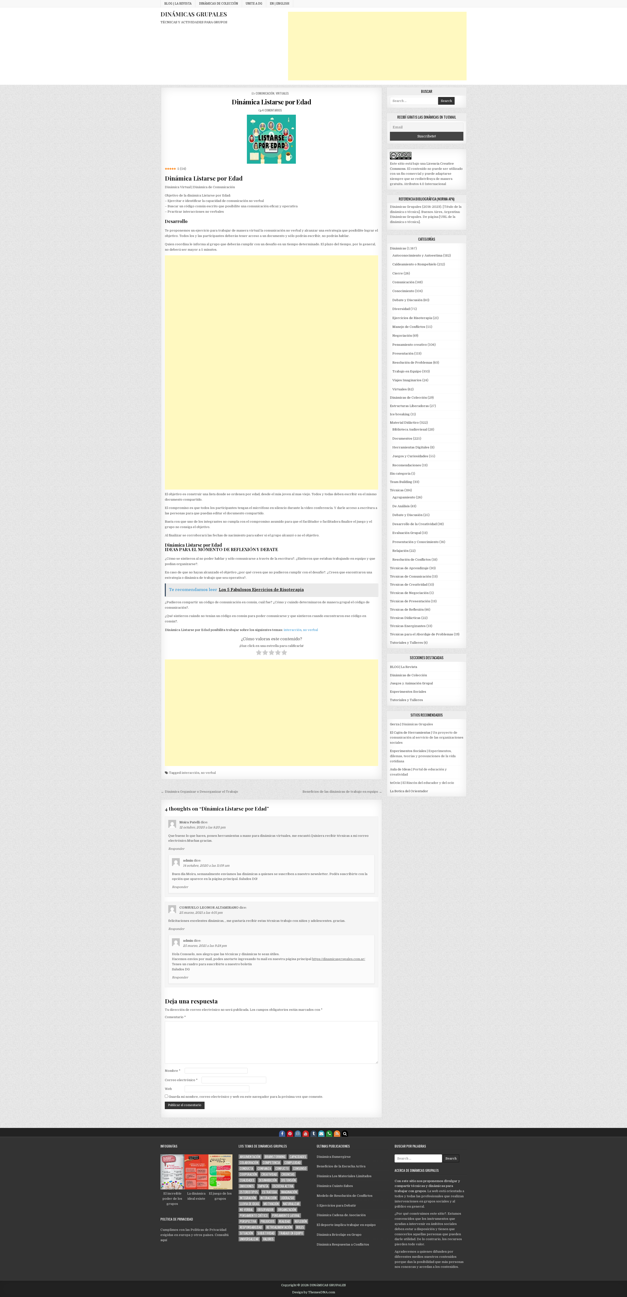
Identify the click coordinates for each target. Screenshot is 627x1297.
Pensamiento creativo (409, 344)
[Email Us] (321, 1133)
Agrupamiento (403, 497)
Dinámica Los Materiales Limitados (344, 1176)
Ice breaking (400, 414)
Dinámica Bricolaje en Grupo (339, 1234)
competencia (271, 1162)
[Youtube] (305, 1133)
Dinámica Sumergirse (334, 1157)
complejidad (292, 1162)
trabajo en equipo (291, 1233)
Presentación (402, 353)
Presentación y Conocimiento (415, 542)
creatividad (269, 1174)
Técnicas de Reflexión (407, 609)
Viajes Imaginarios (407, 380)
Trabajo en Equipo (406, 371)
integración (248, 1198)
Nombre (173, 1071)
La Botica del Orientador (409, 791)
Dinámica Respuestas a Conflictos (343, 1244)
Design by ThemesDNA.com (313, 1292)
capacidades (298, 1156)
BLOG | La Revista (178, 3)
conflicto (282, 1168)
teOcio (395, 783)
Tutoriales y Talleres (406, 642)
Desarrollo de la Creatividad (414, 524)
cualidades (247, 1180)
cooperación (248, 1174)
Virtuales (282, 93)
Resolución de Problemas (412, 362)
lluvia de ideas (249, 1203)
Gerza (394, 724)
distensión (288, 1180)
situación (246, 1233)
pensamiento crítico (254, 1215)
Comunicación (265, 93)
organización (287, 1209)
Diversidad (401, 309)
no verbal (310, 630)
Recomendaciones (406, 465)
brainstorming (275, 1156)
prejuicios (268, 1221)
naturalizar (291, 1203)
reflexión (301, 1221)
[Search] (345, 1133)
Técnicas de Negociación (409, 593)
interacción (292, 630)
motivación (271, 1203)
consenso (299, 1168)
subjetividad (266, 1233)
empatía (263, 1186)
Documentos (402, 438)
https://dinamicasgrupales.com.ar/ (338, 959)
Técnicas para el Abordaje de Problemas (421, 634)
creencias (288, 1174)
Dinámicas (398, 248)
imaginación (289, 1192)
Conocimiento (403, 291)
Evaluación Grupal (406, 533)
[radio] (259, 653)
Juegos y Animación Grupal (411, 683)
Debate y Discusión (407, 300)
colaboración (249, 1162)
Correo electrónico (181, 1080)
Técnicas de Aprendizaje (409, 568)
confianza (264, 1168)
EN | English (279, 3)
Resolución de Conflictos (411, 559)
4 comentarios (272, 110)
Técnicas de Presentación (410, 601)
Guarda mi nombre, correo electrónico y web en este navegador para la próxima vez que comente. (246, 1097)
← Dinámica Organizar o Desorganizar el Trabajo (199, 791)
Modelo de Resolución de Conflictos (345, 1196)
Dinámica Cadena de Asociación (341, 1215)
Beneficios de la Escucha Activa (341, 1166)
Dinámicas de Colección (218, 3)
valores (268, 1239)
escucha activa (283, 1186)
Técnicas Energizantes (408, 626)
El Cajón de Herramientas (410, 732)
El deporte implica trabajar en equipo (346, 1225)
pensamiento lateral (286, 1215)
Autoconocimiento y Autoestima (417, 255)
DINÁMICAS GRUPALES (193, 14)
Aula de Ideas (400, 769)
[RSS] (337, 1133)
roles (300, 1227)
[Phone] (329, 1133)
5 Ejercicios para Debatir (336, 1205)
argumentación (250, 1156)
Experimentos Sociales (408, 691)
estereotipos (249, 1192)
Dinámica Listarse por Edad (271, 102)
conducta (246, 1168)
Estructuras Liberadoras (409, 406)
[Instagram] (298, 1133)
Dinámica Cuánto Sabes (335, 1186)
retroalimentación (279, 1227)
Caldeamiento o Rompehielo (414, 264)
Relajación (400, 551)
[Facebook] (282, 1133)
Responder (176, 849)
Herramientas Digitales (410, 447)
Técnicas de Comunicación (410, 576)
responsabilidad (251, 1227)
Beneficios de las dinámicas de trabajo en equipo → (342, 791)
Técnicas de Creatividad (408, 584)
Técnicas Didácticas (405, 618)
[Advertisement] (377, 46)
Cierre (397, 273)
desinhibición (268, 1180)
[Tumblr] (313, 1133)
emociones (247, 1186)
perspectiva (248, 1221)
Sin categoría (400, 473)
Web (168, 1089)
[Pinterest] (290, 1133)
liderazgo (287, 1198)
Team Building (401, 482)
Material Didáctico (404, 422)
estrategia (269, 1192)
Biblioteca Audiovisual (409, 429)
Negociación (402, 335)
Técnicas (397, 490)
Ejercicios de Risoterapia (412, 318)
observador (265, 1209)
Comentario (175, 1017)
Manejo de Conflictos (408, 327)
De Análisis (401, 506)
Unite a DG (254, 3)
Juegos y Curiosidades (410, 456)
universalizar (249, 1239)
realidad (284, 1221)
